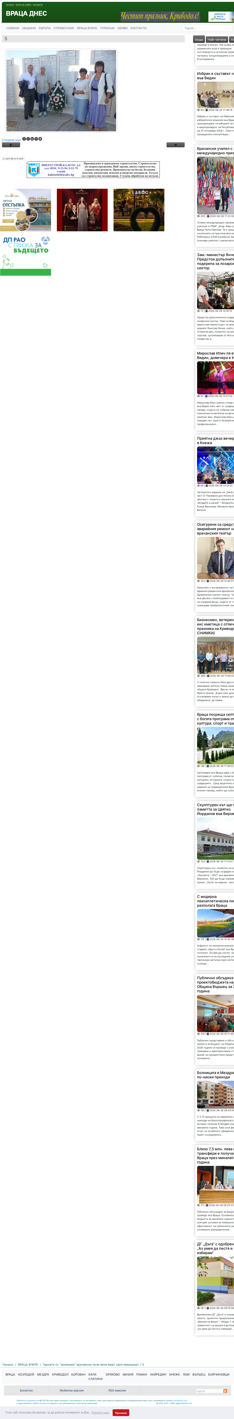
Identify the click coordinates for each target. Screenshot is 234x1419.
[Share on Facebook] (24, 139)
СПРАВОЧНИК (64, 28)
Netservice (187, 1403)
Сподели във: (11, 140)
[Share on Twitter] (40, 139)
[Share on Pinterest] (36, 139)
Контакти (38, 5)
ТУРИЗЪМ (107, 28)
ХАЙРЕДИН (158, 1374)
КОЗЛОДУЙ (26, 1374)
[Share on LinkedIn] (32, 139)
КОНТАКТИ (138, 28)
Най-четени (217, 39)
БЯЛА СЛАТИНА (95, 1377)
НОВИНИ (12, 28)
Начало (10, 5)
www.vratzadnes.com (30, 1400)
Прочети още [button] (100, 1412)
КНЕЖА (174, 1374)
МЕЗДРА (43, 1374)
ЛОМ (186, 1374)
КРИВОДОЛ (60, 1374)
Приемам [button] (121, 1412)
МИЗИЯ (128, 1374)
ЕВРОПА (45, 28)
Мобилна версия (72, 1390)
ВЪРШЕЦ (199, 1374)
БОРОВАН (78, 1374)
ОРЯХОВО (113, 1374)
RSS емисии (117, 1390)
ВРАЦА (10, 1374)
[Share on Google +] (28, 139)
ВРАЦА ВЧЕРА (87, 28)
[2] (175, 144)
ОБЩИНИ (29, 28)
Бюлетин (26, 1390)
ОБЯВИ (122, 28)
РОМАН (141, 1374)
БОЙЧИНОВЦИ (218, 1374)
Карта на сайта (23, 5)
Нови (199, 40)
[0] (11, 144)
